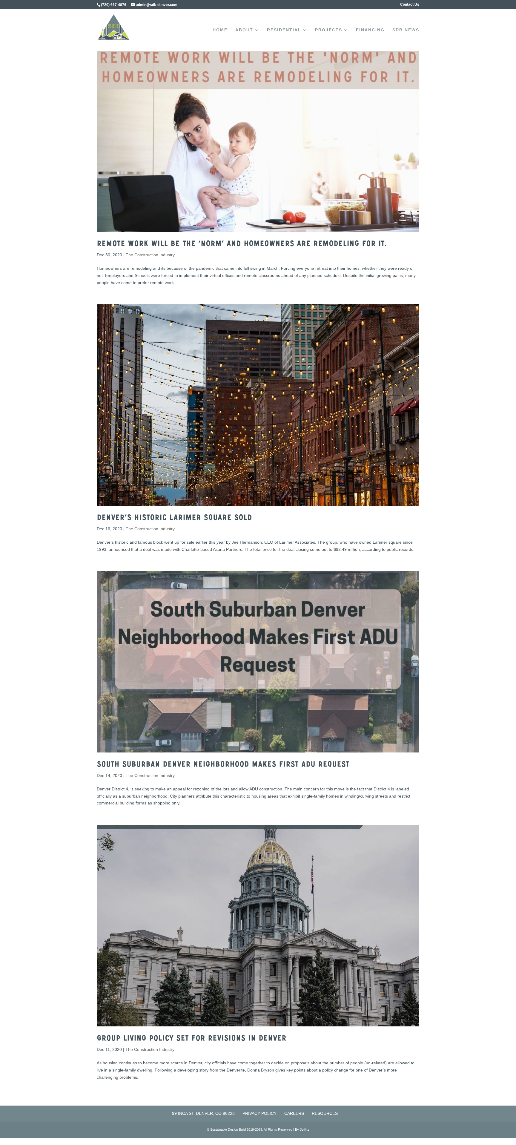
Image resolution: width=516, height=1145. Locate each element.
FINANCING (370, 30)
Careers (294, 1113)
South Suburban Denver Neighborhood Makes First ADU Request (223, 765)
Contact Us (409, 5)
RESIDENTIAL (284, 30)
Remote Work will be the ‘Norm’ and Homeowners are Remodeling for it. (242, 245)
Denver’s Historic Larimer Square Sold (174, 518)
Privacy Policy (259, 1113)
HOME (220, 30)
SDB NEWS (405, 30)
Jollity (304, 1129)
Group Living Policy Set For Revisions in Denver (191, 1039)
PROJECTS (328, 30)
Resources (325, 1113)
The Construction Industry (150, 254)
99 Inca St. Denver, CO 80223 (203, 1113)
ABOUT (244, 30)
